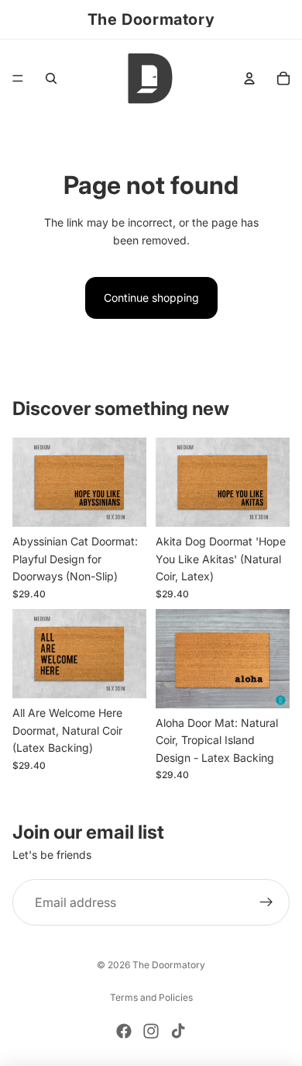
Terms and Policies (151, 997)
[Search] (51, 78)
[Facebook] (124, 1031)
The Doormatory (168, 965)
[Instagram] (151, 1031)
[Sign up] (266, 902)
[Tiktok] (178, 1031)
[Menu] (18, 78)
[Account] (249, 78)
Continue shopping (151, 297)
